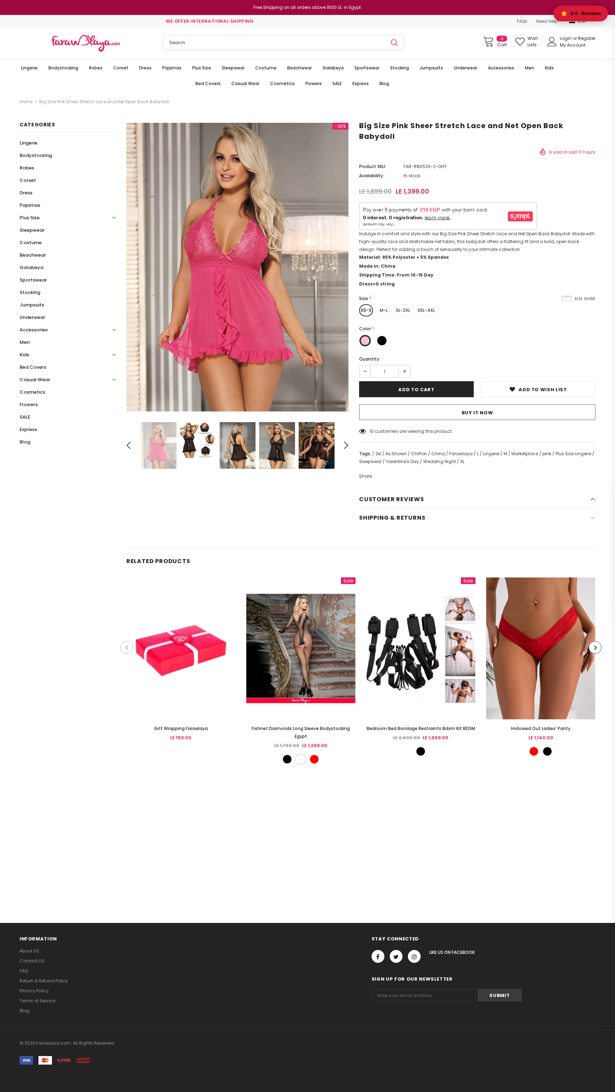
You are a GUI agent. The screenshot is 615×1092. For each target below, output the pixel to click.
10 (371, 431)
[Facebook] (378, 956)
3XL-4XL (426, 310)
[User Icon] (552, 41)
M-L (384, 310)
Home (26, 102)
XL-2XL (403, 310)
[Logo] (86, 43)
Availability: (371, 176)
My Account (572, 45)
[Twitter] (396, 956)
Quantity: (369, 359)
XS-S (366, 310)
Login (566, 38)
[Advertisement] (213, 836)
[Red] (314, 759)
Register (586, 38)
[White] (300, 759)
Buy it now (477, 412)
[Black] (287, 759)
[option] (237, 267)
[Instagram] (414, 956)
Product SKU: (372, 166)
